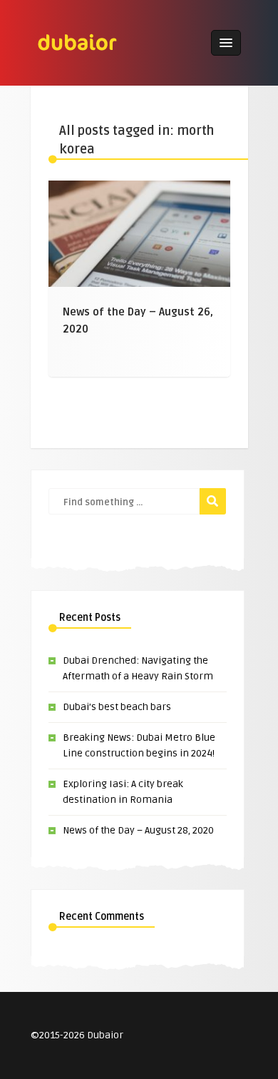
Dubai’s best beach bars (117, 707)
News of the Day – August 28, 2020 (138, 830)
